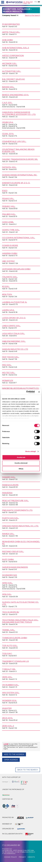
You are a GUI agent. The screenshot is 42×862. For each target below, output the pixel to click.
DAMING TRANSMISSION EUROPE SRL (20, 159)
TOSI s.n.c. (7, 653)
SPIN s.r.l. (7, 594)
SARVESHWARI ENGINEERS (15, 567)
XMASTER (7, 708)
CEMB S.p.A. (7, 122)
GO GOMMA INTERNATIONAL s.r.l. (18, 237)
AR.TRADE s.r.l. (9, 63)
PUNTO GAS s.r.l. (10, 518)
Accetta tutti (21, 457)
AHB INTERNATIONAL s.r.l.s (15, 48)
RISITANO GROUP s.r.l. (13, 551)
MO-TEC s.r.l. (8, 372)
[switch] (37, 431)
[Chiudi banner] (39, 392)
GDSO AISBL (8, 222)
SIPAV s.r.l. (7, 583)
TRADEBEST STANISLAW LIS (15, 661)
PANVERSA (7, 493)
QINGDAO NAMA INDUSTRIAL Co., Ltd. (20, 526)
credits (31, 857)
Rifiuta (21, 469)
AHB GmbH (7, 40)
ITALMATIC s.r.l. (10, 277)
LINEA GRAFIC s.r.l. (11, 325)
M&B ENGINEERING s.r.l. (14, 341)
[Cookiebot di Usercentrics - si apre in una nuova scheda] (26, 392)
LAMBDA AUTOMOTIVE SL (14, 302)
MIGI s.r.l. (7, 365)
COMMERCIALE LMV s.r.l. (14, 141)
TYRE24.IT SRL (9, 669)
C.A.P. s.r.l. (7, 102)
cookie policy (10, 857)
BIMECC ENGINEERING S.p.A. (15, 95)
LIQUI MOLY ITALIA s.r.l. (13, 333)
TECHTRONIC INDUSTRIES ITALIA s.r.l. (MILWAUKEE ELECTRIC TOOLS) (20, 621)
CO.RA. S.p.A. (8, 133)
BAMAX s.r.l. (8, 87)
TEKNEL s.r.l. (8, 630)
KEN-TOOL (7, 294)
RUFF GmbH (8, 559)
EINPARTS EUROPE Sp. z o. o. (16, 183)
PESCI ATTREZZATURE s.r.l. (15, 500)
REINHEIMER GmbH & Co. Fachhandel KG (21, 542)
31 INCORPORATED (11, 24)
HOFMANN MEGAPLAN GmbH (16, 269)
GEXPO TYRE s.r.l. (11, 230)
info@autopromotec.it (27, 852)
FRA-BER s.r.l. (9, 214)
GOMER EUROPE (10, 245)
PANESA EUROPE (10, 485)
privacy (22, 857)
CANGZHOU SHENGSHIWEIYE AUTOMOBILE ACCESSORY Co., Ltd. (19, 113)
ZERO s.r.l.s (8, 726)
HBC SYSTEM (8, 261)
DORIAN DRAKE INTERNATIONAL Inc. (19, 175)
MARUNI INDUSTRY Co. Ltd (15, 349)
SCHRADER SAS (9, 575)
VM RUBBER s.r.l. (10, 685)
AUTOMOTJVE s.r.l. (11, 71)
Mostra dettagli (30, 451)
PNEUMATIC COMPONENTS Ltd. (17, 510)
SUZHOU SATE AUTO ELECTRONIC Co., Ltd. (20, 603)
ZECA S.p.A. (7, 718)
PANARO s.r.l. (9, 477)
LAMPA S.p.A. (8, 310)
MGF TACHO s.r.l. (10, 357)
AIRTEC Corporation (13, 55)
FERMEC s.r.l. (8, 206)
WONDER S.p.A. (9, 700)
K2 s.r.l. (6, 286)
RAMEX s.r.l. (8, 533)
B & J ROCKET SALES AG (13, 79)
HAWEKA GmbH (9, 253)
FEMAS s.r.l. (8, 198)
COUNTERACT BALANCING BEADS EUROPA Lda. (18, 150)
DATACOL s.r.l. (9, 167)
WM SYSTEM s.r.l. (11, 692)
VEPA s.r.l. (7, 677)
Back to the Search (32, 15)
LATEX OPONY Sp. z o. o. (14, 318)
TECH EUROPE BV (10, 612)
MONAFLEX (7, 380)
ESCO (4, 190)
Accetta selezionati (21, 463)
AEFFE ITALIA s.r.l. (11, 32)
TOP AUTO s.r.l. (10, 645)
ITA (35, 2)
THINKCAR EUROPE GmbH (14, 638)
